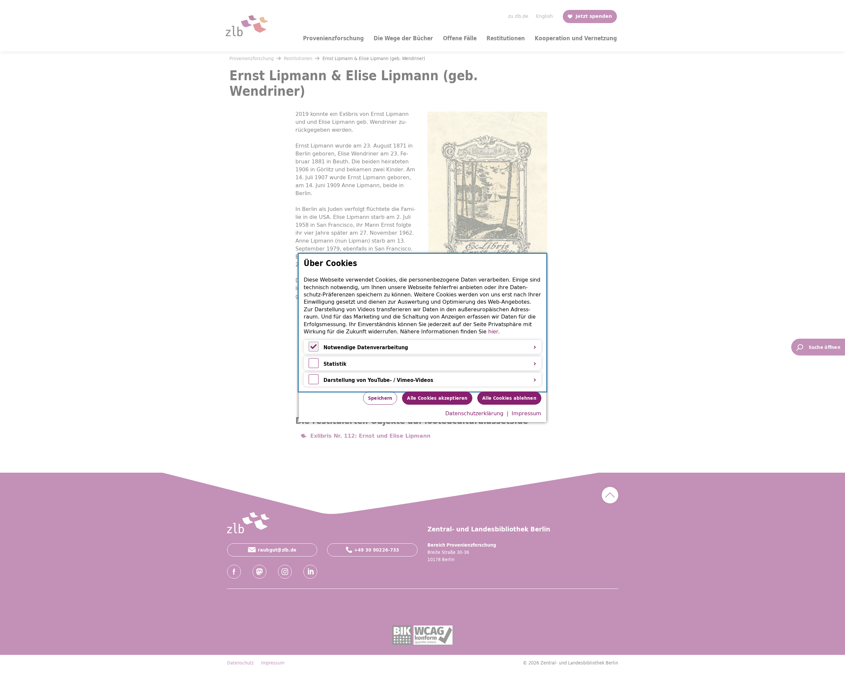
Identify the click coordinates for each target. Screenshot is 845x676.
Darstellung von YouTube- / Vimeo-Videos (378, 380)
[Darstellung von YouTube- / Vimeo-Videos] (314, 382)
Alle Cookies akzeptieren (437, 398)
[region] (422, 322)
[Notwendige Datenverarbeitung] (314, 349)
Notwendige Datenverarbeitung (365, 347)
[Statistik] (314, 366)
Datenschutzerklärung (474, 413)
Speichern (380, 398)
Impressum (526, 413)
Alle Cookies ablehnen (509, 398)
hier (493, 331)
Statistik (335, 363)
